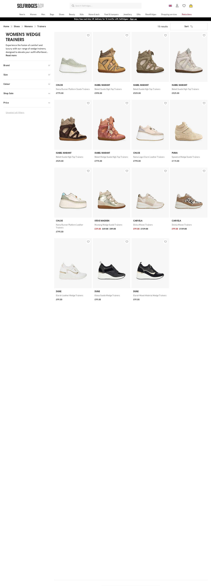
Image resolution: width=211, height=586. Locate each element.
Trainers (41, 26)
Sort (186, 26)
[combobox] (107, 5)
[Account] (177, 6)
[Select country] (170, 6)
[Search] (73, 6)
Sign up (133, 19)
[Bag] (191, 6)
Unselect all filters (15, 112)
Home (6, 26)
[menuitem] (22, 14)
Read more (11, 55)
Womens (28, 26)
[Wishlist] (184, 6)
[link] (73, 89)
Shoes (17, 26)
